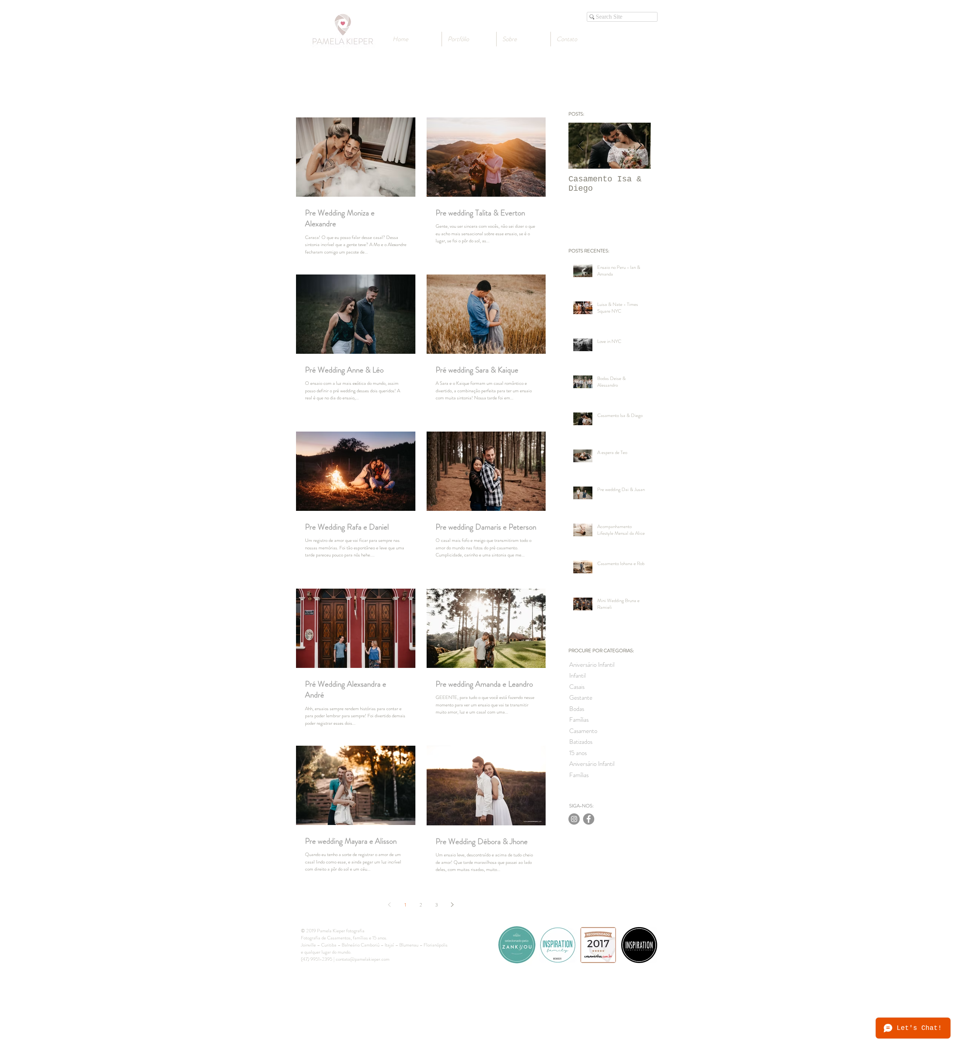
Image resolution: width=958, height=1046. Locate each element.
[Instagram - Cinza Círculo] (574, 819)
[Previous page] (389, 904)
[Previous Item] (580, 145)
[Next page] (452, 904)
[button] (523, 39)
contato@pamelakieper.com (363, 959)
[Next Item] (638, 145)
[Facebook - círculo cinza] (588, 819)
